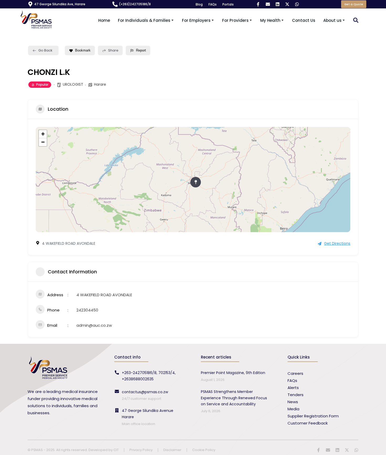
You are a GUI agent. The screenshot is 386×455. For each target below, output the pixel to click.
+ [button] (43, 134)
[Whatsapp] (297, 4)
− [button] (43, 142)
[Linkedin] (277, 4)
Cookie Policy (203, 450)
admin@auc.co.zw (94, 325)
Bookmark (83, 50)
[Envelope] (268, 4)
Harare (100, 84)
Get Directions (337, 243)
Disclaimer (172, 450)
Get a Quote (353, 4)
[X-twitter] (287, 4)
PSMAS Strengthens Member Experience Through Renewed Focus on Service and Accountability (234, 398)
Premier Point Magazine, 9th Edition (233, 372)
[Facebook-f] (258, 4)
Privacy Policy (141, 450)
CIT (116, 449)
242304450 (87, 310)
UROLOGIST (73, 84)
